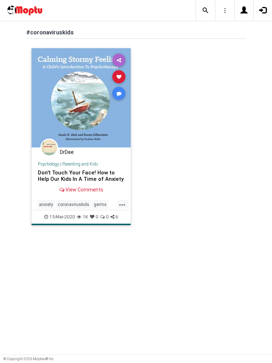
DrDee (67, 152)
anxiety (46, 204)
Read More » (81, 97)
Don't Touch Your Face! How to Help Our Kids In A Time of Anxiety (81, 175)
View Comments (83, 189)
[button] (205, 11)
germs (100, 204)
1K (85, 217)
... (122, 204)
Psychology (48, 164)
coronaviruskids (73, 204)
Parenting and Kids (80, 164)
